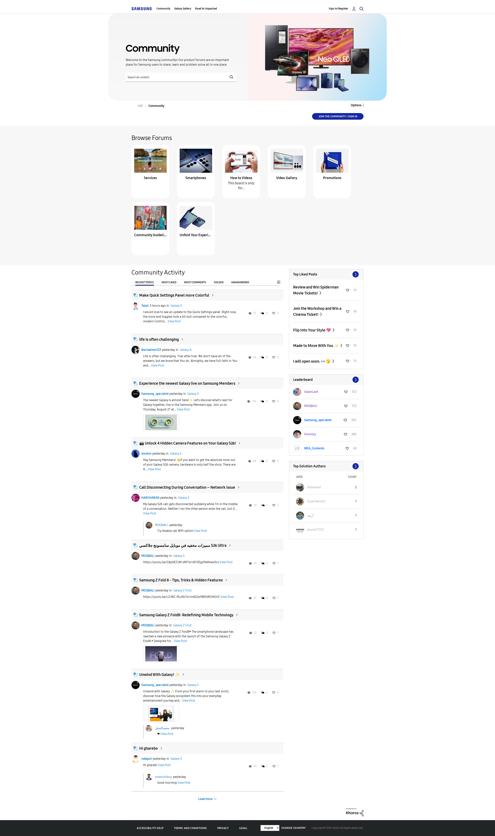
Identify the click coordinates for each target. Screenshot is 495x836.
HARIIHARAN (150, 498)
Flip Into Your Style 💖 (312, 330)
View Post (174, 321)
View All (326, 274)
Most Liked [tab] (169, 282)
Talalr (145, 305)
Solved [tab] (219, 282)
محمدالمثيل (162, 728)
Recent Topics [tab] (144, 282)
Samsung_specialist (155, 394)
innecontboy (163, 776)
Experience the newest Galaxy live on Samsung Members (187, 383)
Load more (205, 799)
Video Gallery (286, 178)
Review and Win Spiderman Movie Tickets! (316, 290)
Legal (243, 828)
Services (150, 178)
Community (163, 8)
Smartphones (195, 178)
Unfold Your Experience (196, 235)
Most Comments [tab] (195, 282)
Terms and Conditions (190, 828)
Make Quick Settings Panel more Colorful (174, 295)
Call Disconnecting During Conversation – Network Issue (187, 487)
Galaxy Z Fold (182, 590)
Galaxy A (185, 350)
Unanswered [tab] (240, 282)
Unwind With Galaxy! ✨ (159, 674)
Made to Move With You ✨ (316, 345)
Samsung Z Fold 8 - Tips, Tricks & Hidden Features (181, 580)
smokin (146, 453)
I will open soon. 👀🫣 (312, 361)
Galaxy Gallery (182, 8)
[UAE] (141, 8)
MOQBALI (161, 525)
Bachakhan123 (151, 350)
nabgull (146, 758)
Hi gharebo (148, 748)
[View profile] (135, 306)
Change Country (293, 828)
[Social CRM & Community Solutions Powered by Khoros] (355, 812)
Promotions (332, 178)
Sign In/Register (338, 8)
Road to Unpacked (206, 8)
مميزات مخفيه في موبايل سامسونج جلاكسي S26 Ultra (182, 545)
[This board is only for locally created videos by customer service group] (241, 160)
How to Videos (241, 178)
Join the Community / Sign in (337, 116)
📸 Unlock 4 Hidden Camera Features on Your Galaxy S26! (187, 443)
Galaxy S (176, 305)
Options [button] (356, 105)
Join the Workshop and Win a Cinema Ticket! (317, 311)
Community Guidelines (150, 235)
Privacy (223, 828)
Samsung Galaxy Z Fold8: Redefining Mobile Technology (186, 615)
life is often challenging (159, 339)
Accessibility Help (150, 828)
